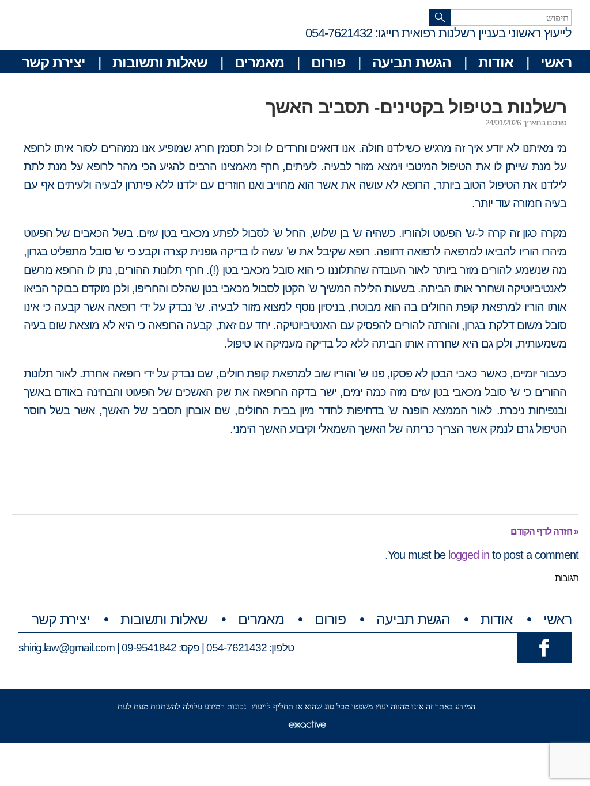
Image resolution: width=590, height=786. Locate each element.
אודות (495, 62)
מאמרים (259, 62)
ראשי (556, 62)
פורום (328, 62)
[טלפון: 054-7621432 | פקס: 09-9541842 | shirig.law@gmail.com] (544, 647)
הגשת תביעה (411, 62)
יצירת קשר (53, 62)
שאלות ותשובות (159, 62)
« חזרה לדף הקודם (544, 531)
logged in (468, 554)
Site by (275, 724)
